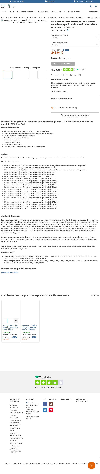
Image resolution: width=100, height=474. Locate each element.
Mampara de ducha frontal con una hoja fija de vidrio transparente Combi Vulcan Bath (10, 327)
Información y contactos (9, 272)
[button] (71, 108)
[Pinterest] (51, 410)
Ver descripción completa (59, 91)
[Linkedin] (45, 410)
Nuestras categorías (16, 443)
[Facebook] (45, 404)
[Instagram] (51, 404)
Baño (4, 11)
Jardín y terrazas (73, 11)
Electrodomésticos (58, 11)
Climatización (43, 11)
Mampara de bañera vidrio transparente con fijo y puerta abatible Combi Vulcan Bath (29, 327)
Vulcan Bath (60, 27)
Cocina (11, 11)
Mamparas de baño (14, 17)
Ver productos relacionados (63, 64)
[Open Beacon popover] (91, 465)
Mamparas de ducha (31, 17)
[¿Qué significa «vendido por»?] (67, 30)
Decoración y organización (26, 11)
